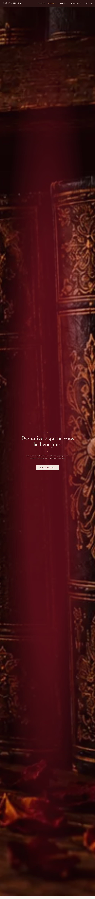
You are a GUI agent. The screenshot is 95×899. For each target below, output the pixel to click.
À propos (62, 3)
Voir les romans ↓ (47, 468)
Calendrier (75, 3)
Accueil (41, 3)
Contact (88, 3)
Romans (51, 3)
